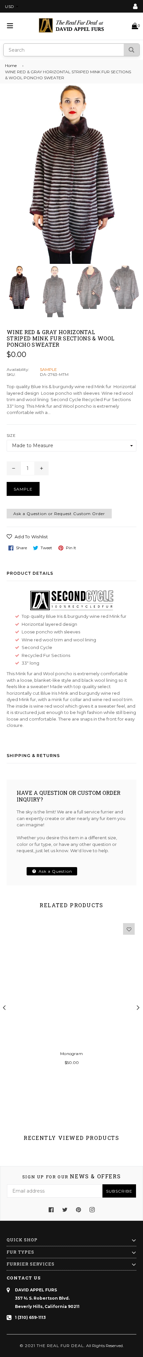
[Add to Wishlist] (129, 929)
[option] (19, 287)
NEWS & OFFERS (71, 1176)
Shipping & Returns (33, 755)
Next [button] (138, 1007)
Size (11, 435)
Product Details (30, 573)
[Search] (131, 50)
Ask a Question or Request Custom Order (59, 513)
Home (11, 65)
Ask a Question (54, 871)
